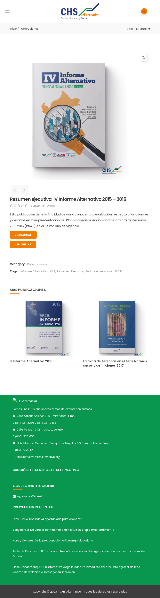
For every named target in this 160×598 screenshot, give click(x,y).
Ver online (23, 244)
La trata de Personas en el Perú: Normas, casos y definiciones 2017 (115, 363)
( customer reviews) (43, 205)
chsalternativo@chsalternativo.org (38, 457)
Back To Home (137, 29)
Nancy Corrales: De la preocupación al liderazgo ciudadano (53, 540)
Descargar (23, 235)
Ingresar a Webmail (29, 496)
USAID (118, 271)
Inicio (13, 29)
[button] (143, 57)
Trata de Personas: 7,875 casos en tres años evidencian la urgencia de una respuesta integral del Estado (79, 553)
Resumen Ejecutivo (70, 271)
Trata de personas (99, 271)
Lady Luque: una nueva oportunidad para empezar (47, 519)
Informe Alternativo (34, 271)
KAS (52, 271)
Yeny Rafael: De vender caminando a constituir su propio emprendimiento (63, 530)
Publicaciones (29, 29)
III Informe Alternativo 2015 (31, 361)
